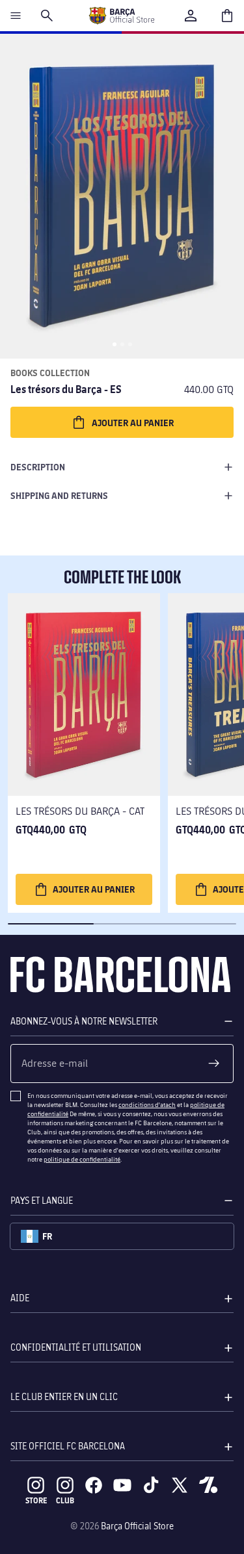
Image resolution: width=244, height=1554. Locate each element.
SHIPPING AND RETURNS (59, 495)
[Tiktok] (151, 1485)
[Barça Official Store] (121, 15)
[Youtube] (122, 1485)
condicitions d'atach (147, 1104)
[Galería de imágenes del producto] (122, 196)
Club (65, 1500)
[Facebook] (93, 1485)
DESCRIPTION (37, 466)
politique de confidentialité (82, 1159)
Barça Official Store (137, 1525)
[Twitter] (179, 1485)
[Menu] (15, 15)
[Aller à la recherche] (46, 15)
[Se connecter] (190, 15)
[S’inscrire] (214, 1063)
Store (36, 1500)
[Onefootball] (208, 1485)
